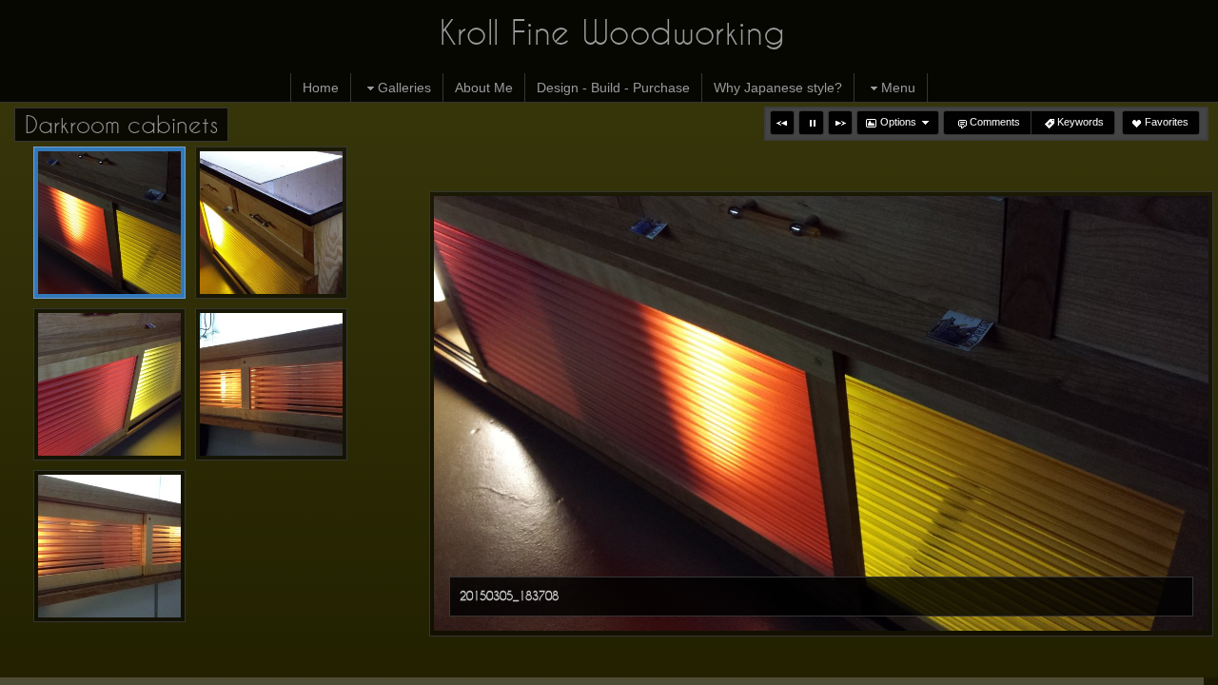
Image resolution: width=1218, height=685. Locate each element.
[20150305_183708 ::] (109, 222)
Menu (898, 87)
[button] (782, 122)
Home (321, 87)
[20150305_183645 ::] (271, 222)
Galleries (404, 87)
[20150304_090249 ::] (109, 546)
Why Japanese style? (778, 87)
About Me (484, 87)
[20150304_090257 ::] (271, 384)
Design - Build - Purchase (613, 87)
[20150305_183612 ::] (109, 384)
